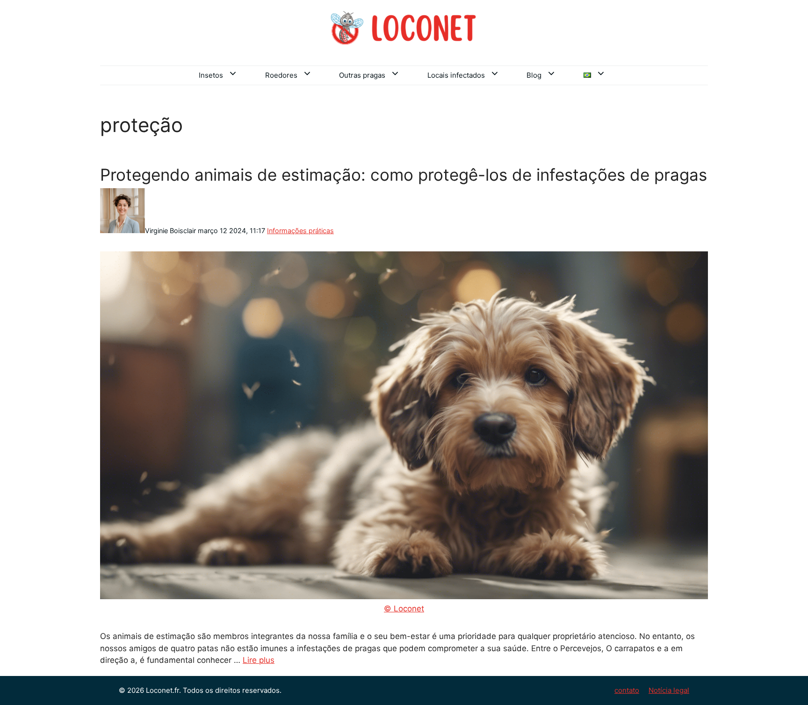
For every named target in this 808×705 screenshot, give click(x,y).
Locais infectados (456, 75)
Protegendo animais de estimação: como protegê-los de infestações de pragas (403, 174)
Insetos (211, 75)
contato (626, 690)
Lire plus (258, 660)
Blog (534, 75)
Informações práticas (300, 231)
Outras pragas (362, 75)
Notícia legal (669, 690)
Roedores (281, 75)
